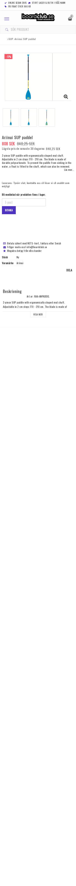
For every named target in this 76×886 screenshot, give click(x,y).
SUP (11, 39)
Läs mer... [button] (69, 169)
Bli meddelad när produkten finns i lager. (24, 194)
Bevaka (9, 210)
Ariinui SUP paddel (25, 39)
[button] (66, 96)
